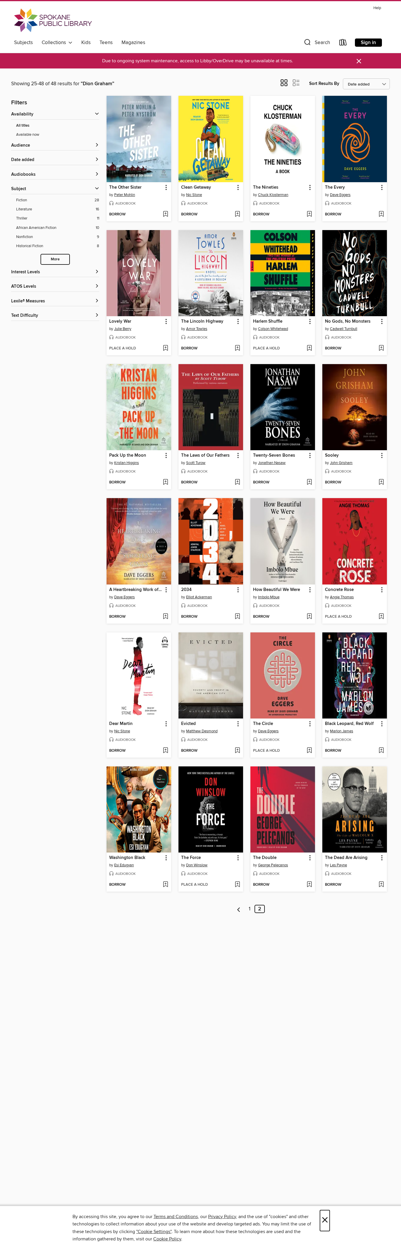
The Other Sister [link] (125, 187)
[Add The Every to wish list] (381, 214)
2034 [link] (186, 589)
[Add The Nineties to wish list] (309, 214)
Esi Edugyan (124, 865)
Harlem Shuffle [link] (267, 321)
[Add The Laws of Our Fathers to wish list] (237, 482)
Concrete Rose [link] (339, 589)
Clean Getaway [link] (196, 187)
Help (377, 8)
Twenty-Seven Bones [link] (274, 455)
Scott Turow (195, 462)
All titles (22, 125)
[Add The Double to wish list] (309, 885)
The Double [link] (265, 857)
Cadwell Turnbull (343, 328)
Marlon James (341, 731)
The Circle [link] (263, 723)
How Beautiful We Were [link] (276, 589)
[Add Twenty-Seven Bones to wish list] (309, 482)
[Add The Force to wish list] (237, 885)
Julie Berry (122, 328)
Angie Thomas (342, 597)
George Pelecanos (273, 865)
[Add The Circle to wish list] (309, 751)
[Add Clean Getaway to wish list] (237, 214)
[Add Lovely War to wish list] (165, 348)
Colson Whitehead (273, 328)
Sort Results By (324, 83)
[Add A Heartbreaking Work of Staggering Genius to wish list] (165, 617)
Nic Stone (194, 194)
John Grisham (341, 462)
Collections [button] (55, 42)
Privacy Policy (222, 1217)
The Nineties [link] (265, 187)
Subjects (23, 42)
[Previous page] (239, 908)
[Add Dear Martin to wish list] (165, 751)
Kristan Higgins (126, 462)
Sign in (368, 42)
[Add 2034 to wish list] (237, 617)
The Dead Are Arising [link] (346, 857)
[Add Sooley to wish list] (381, 482)
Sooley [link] (332, 455)
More (55, 259)
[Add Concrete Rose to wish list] (381, 617)
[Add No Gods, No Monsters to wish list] (381, 348)
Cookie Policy (167, 1239)
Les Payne (338, 865)
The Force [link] (191, 857)
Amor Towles (196, 328)
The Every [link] (335, 187)
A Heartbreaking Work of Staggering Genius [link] (136, 589)
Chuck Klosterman (273, 194)
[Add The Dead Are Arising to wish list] (381, 885)
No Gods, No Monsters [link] (347, 321)
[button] (316, 43)
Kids (86, 42)
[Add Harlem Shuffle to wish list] (309, 348)
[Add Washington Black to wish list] (165, 885)
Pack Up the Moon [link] (127, 455)
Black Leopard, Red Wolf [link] (349, 723)
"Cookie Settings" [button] (153, 1232)
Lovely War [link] (120, 321)
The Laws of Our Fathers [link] (205, 455)
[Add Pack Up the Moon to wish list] (165, 482)
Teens (106, 42)
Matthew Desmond (202, 731)
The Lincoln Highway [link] (202, 321)
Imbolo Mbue (268, 597)
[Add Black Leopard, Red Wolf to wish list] (381, 751)
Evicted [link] (188, 723)
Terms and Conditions (176, 1217)
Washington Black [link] (127, 857)
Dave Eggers (340, 194)
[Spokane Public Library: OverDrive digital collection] (53, 20)
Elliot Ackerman (199, 597)
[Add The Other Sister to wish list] (165, 214)
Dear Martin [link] (121, 723)
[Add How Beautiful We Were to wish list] (309, 617)
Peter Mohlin (124, 194)
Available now (27, 134)
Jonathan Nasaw (272, 462)
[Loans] (343, 43)
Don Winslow (197, 865)
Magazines (133, 42)
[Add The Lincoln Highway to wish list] (237, 348)
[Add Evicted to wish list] (237, 751)
